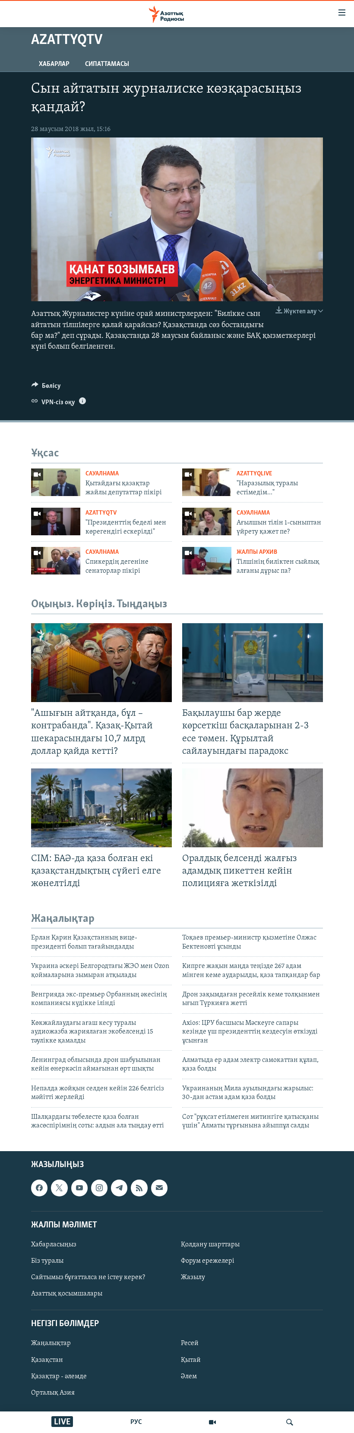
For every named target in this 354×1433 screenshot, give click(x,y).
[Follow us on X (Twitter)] (59, 1188)
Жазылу (193, 1277)
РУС (136, 1422)
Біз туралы (47, 1261)
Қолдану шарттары (210, 1244)
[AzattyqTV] (212, 1422)
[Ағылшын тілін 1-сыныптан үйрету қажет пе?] (206, 521)
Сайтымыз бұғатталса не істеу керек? (88, 1277)
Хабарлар (54, 64)
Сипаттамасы (107, 64)
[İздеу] (290, 1422)
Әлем (189, 1376)
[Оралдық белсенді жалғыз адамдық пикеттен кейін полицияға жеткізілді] (252, 807)
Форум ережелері (207, 1261)
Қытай (191, 1360)
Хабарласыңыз (53, 1244)
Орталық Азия (53, 1392)
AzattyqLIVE (254, 474)
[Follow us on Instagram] (99, 1188)
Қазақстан (47, 1360)
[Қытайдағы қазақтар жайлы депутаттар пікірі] (55, 482)
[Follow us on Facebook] (39, 1188)
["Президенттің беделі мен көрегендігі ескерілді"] (55, 521)
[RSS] (139, 1188)
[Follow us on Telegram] (119, 1188)
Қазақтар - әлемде (59, 1376)
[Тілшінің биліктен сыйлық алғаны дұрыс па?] (206, 560)
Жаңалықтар (51, 1343)
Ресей (190, 1343)
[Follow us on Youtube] (79, 1188)
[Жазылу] (159, 1188)
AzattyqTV (101, 513)
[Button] (46, 388)
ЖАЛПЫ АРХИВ (257, 552)
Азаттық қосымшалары (66, 1293)
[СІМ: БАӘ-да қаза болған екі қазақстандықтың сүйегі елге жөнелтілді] (101, 807)
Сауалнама (102, 474)
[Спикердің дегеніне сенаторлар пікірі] (55, 560)
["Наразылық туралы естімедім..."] (206, 482)
